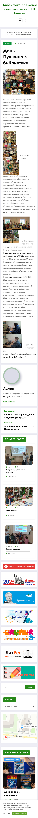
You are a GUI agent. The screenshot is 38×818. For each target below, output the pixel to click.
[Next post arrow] (33, 427)
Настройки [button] (6, 813)
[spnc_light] (25, 20)
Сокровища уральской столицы (15, 471)
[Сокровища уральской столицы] (19, 455)
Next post (8, 422)
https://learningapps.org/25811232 (17, 277)
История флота (13, 792)
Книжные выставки (12, 760)
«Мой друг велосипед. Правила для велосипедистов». (15, 428)
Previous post (9, 411)
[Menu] (12, 21)
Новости (7, 44)
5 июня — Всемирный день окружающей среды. (18, 416)
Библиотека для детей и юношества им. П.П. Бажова (20, 9)
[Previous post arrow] (33, 414)
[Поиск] (20, 20)
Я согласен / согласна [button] (19, 813)
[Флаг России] (19, 496)
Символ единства (13, 549)
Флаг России (11, 510)
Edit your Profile (10, 396)
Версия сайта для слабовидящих (21, 566)
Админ (8, 388)
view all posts (9, 402)
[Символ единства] (19, 534)
